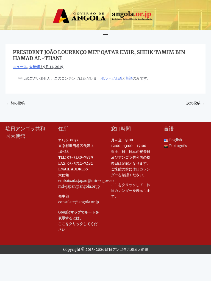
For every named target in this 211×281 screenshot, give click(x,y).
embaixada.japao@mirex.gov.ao (86, 180)
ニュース (20, 66)
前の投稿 (15, 103)
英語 (129, 78)
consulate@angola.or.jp (78, 202)
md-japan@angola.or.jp (79, 186)
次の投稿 (195, 103)
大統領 (34, 66)
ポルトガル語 (111, 78)
